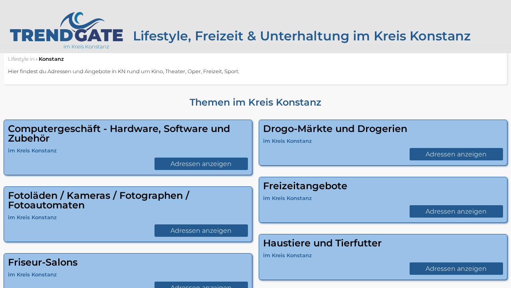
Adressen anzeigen (201, 164)
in (21, 59)
